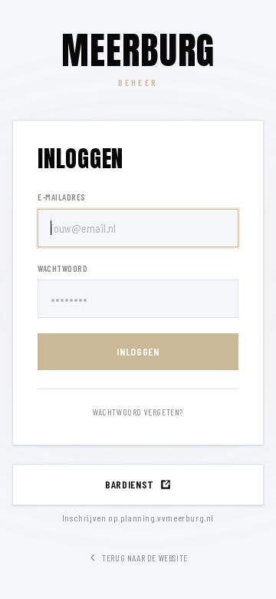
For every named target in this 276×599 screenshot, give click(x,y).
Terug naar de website (145, 557)
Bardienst (129, 484)
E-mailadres (62, 197)
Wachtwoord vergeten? (138, 411)
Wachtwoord (63, 268)
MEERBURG (138, 50)
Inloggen (138, 351)
